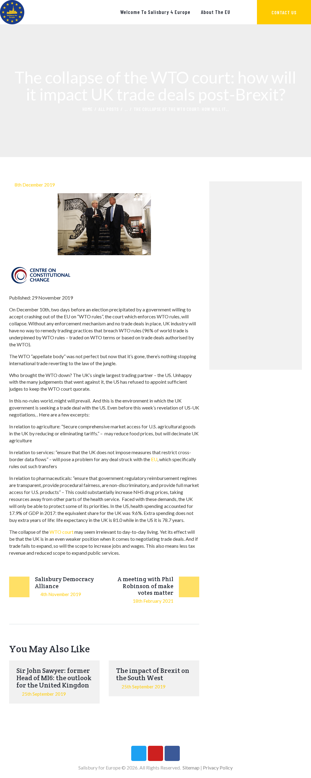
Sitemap (191, 767)
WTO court (61, 532)
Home (87, 109)
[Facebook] (172, 753)
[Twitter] (138, 753)
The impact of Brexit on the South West (152, 674)
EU (154, 459)
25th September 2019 (44, 694)
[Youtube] (155, 753)
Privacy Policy (218, 767)
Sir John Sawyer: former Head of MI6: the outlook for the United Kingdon (53, 678)
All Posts (108, 109)
